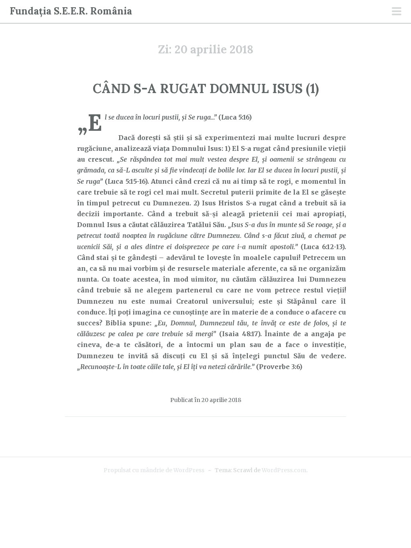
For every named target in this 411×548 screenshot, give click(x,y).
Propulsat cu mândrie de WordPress (154, 470)
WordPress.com (284, 470)
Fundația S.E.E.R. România (71, 11)
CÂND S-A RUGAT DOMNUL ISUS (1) (206, 88)
